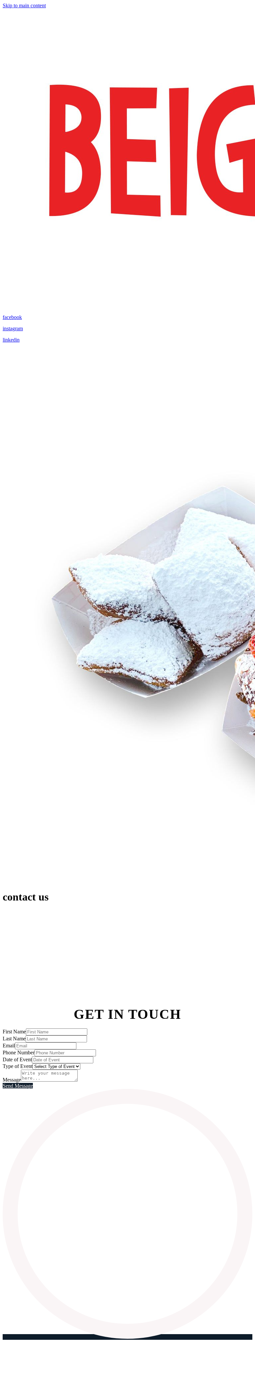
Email (9, 1045)
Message (12, 1080)
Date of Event (17, 1059)
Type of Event (18, 1066)
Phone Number (19, 1052)
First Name (14, 1031)
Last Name (14, 1038)
